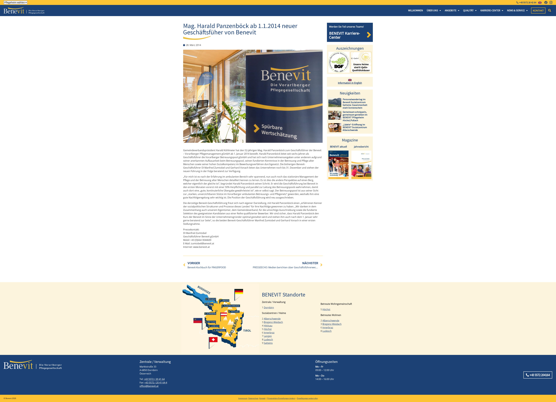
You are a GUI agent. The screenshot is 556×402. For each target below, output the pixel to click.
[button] (549, 10)
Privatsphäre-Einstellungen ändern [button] (281, 398)
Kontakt (262, 398)
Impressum (242, 398)
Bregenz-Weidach (273, 322)
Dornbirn (269, 307)
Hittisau (268, 325)
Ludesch (268, 339)
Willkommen (415, 10)
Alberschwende (272, 318)
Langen (268, 336)
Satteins (268, 343)
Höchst (268, 329)
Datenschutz (253, 398)
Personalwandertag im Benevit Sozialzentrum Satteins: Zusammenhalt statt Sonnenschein (355, 103)
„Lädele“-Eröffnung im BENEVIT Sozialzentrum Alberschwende (355, 127)
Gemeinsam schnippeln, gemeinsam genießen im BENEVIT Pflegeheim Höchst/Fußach (355, 116)
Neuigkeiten (350, 93)
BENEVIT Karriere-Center (344, 35)
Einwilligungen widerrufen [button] (307, 398)
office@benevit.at (149, 386)
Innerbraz (269, 332)
